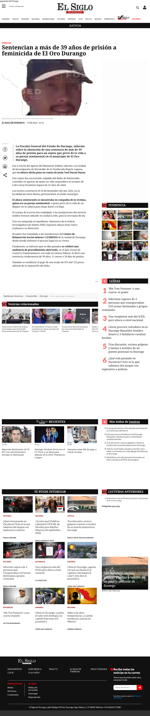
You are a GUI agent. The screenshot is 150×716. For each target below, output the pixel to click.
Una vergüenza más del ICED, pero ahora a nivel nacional (126, 318)
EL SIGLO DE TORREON (75, 670)
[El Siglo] (27, 666)
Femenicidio (31, 296)
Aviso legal (33, 693)
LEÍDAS (114, 281)
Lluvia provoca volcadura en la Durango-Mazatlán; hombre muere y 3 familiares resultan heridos (125, 332)
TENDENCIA (117, 205)
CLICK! (11, 672)
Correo (5, 168)
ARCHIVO (97, 19)
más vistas (116, 506)
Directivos (12, 691)
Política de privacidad (33, 688)
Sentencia (18, 296)
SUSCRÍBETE (136, 19)
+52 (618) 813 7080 (112, 707)
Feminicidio (6, 43)
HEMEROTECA (109, 19)
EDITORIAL (61, 19)
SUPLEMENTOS (15, 669)
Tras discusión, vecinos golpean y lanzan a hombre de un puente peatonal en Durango (128, 348)
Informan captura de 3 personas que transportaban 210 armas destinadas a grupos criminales (124, 304)
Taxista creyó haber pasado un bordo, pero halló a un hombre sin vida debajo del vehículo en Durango (127, 451)
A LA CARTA (33, 672)
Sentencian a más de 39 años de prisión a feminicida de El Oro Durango (127, 499)
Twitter (5, 160)
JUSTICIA (15, 19)
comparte (5, 177)
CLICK (80, 19)
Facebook (5, 151)
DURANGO (6, 19)
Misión (10, 687)
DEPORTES (72, 19)
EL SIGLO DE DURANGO (13, 123)
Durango (44, 296)
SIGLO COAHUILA (99, 669)
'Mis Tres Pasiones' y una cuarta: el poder (124, 290)
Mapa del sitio (34, 697)
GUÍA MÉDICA (34, 669)
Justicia (75, 25)
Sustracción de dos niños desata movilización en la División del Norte (127, 429)
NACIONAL (36, 19)
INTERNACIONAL (48, 19)
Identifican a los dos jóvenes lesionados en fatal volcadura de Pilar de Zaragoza (126, 458)
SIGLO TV (88, 19)
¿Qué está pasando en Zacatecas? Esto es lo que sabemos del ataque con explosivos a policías (121, 363)
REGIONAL (25, 19)
